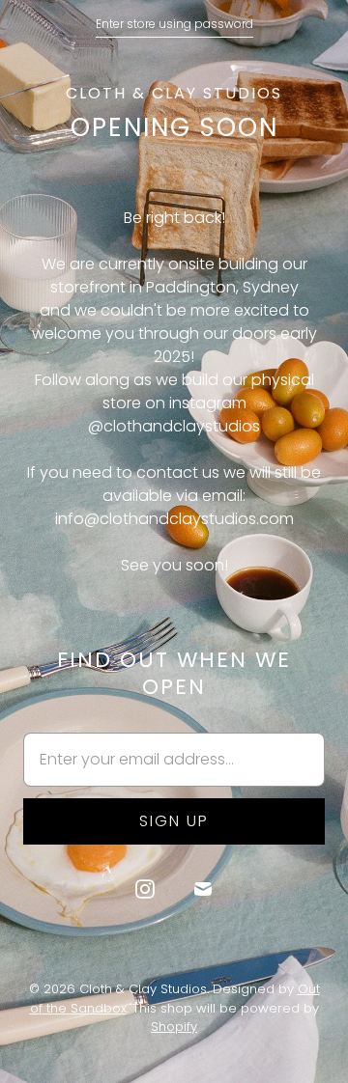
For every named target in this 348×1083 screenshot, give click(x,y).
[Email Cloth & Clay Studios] (203, 889)
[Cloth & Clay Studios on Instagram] (145, 889)
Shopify (174, 1026)
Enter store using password (174, 23)
